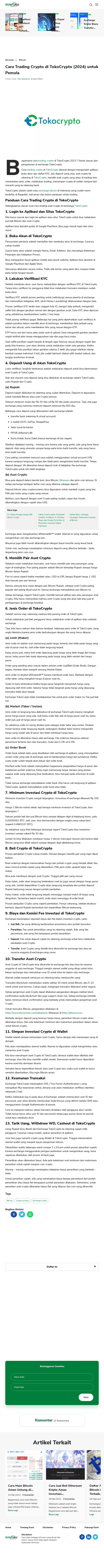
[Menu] (97, 5)
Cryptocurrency (22, 1200)
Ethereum (64, 480)
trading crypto (46, 160)
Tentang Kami (27, 1527)
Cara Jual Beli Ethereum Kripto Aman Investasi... (65, 1490)
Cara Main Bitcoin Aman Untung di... (20, 1488)
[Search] (90, 4)
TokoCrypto (52, 169)
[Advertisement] (54, 45)
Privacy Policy (69, 1527)
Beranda (9, 59)
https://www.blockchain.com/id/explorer (26, 1012)
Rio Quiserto (24, 78)
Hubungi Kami (91, 1527)
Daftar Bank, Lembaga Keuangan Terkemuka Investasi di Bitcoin (83, 517)
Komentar (28, 1494)
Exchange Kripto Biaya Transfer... (91, 24)
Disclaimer (48, 1527)
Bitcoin (22, 14)
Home (8, 1527)
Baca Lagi (13, 1510)
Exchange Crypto (40, 1200)
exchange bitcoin (47, 190)
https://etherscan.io (72, 1012)
